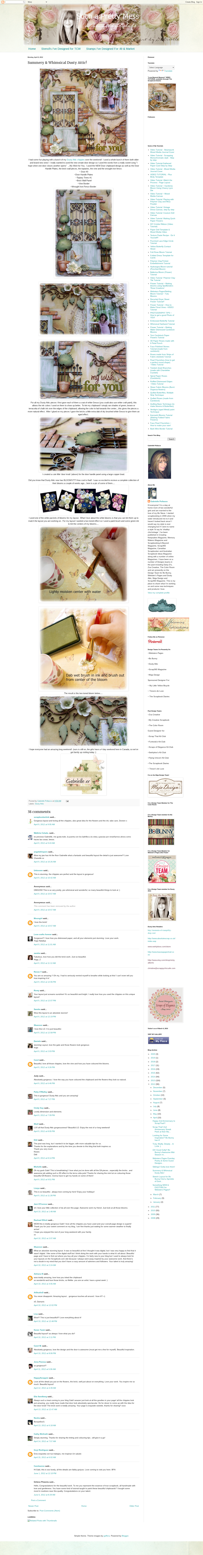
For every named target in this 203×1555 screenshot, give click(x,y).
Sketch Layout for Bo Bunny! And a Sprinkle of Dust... (163, 1178)
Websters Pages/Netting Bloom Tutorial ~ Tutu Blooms (160, 293)
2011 (153, 1207)
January (157, 1202)
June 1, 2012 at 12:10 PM (45, 1473)
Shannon (38, 1025)
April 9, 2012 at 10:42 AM (45, 878)
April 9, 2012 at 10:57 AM (45, 894)
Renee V (38, 972)
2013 (153, 1080)
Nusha (37, 1418)
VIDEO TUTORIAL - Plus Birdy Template (161, 175)
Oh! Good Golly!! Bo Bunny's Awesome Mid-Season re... (164, 1152)
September (158, 1099)
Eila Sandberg (40, 1396)
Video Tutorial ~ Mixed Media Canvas (160, 195)
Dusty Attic (39, 804)
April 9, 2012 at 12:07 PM (45, 1000)
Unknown (38, 870)
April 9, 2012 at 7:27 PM (44, 1099)
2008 (153, 1218)
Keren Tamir (39, 1330)
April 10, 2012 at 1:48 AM (45, 1211)
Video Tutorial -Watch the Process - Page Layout (161, 181)
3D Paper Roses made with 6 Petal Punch (162, 342)
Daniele (37, 1041)
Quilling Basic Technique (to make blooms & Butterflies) (162, 405)
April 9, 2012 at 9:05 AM (44, 824)
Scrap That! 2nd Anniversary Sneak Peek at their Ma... (162, 1129)
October (157, 1095)
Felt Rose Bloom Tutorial (161, 252)
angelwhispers (41, 852)
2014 (153, 1077)
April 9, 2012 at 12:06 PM (45, 982)
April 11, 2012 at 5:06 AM (45, 1369)
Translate (168, 71)
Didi (36, 1140)
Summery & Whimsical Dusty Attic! (162, 1171)
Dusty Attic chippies (76, 159)
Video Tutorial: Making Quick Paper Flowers (162, 219)
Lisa (36, 1314)
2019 (153, 1058)
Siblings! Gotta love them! (164, 1167)
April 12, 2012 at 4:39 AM (45, 1388)
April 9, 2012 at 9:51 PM (44, 1179)
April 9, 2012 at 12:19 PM (45, 1016)
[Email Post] (67, 801)
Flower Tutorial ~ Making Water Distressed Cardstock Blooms (162, 329)
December (158, 1087)
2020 (153, 1054)
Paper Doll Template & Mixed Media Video (160, 231)
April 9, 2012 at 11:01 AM (45, 944)
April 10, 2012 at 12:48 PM (45, 1321)
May (155, 1114)
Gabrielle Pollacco (159, 501)
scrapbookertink (41, 817)
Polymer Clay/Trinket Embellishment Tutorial (160, 262)
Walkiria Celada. (41, 833)
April (155, 1117)
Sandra (37, 1009)
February (157, 1198)
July (155, 1106)
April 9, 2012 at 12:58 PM (45, 1033)
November (158, 1091)
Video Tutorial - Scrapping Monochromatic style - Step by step (162, 157)
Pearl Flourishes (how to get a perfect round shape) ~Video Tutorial (162, 362)
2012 (153, 1084)
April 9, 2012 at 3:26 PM (44, 1067)
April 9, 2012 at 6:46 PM (44, 1083)
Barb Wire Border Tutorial (161, 429)
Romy (36, 990)
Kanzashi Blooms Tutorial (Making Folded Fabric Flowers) (161, 417)
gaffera (107, 1536)
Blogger (125, 1536)
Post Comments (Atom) (50, 1511)
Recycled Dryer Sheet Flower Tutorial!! (159, 300)
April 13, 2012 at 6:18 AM (45, 1425)
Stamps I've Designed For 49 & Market (110, 48)
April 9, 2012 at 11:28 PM (45, 1195)
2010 (153, 1210)
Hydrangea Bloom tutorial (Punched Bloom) (161, 268)
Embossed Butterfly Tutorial (162, 321)
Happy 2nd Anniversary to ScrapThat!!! (164, 1122)
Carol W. (38, 1346)
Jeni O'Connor (40, 1204)
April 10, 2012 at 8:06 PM (45, 1353)
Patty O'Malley (40, 1092)
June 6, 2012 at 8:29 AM (44, 1495)
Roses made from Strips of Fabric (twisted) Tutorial (162, 355)
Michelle (38, 1167)
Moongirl (38, 918)
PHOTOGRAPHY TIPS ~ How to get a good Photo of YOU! (162, 315)
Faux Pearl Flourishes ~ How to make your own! (160, 424)
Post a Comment (38, 1500)
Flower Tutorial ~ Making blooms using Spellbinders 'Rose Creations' (161, 285)
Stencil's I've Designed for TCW (61, 48)
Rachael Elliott (41, 1220)
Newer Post (33, 1506)
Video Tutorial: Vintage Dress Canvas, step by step (162, 208)
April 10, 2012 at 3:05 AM (45, 1284)
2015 (153, 1073)
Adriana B (38, 1274)
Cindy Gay (39, 1108)
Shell (36, 1124)
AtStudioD (39, 1292)
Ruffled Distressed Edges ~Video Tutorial (161, 382)
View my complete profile (159, 593)
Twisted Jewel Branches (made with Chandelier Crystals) (160, 370)
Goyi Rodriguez (41, 1450)
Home (32, 48)
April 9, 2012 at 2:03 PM (44, 1051)
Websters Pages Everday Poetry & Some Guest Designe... (164, 1160)
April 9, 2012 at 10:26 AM (45, 862)
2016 (153, 1069)
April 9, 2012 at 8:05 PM (44, 1131)
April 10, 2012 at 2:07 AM (45, 1238)
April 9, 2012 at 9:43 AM (44, 843)
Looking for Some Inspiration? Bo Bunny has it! (163, 1137)
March (156, 1194)
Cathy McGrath (41, 1434)
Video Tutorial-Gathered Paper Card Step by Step (161, 164)
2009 (153, 1214)
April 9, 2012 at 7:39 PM (44, 1115)
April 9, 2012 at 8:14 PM (44, 1158)
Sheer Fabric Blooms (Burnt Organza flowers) (162, 388)
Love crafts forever (43, 934)
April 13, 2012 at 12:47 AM (45, 1409)
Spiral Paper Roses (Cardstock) (158, 377)
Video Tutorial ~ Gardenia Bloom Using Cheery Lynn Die (161, 188)
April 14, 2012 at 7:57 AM (45, 1441)
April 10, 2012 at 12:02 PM (45, 1305)
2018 (153, 1062)
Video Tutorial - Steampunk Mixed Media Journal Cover (162, 151)
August (156, 1102)
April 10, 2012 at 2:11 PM (45, 1337)
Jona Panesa (40, 1362)
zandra (37, 953)
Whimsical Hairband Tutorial (162, 324)
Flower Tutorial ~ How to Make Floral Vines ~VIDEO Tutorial (162, 307)
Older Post (134, 1506)
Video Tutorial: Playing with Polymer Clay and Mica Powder (162, 201)
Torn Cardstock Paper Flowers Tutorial (159, 336)
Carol (36, 1060)
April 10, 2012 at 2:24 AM (45, 1265)
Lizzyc (37, 1188)
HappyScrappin (41, 1378)
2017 (153, 1065)
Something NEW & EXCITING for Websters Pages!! (161, 1187)
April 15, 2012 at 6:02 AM (45, 1457)
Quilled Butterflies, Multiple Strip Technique (161, 394)
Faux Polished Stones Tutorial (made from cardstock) (159, 348)
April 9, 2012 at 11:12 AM (45, 963)
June (155, 1110)
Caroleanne (39, 1466)
